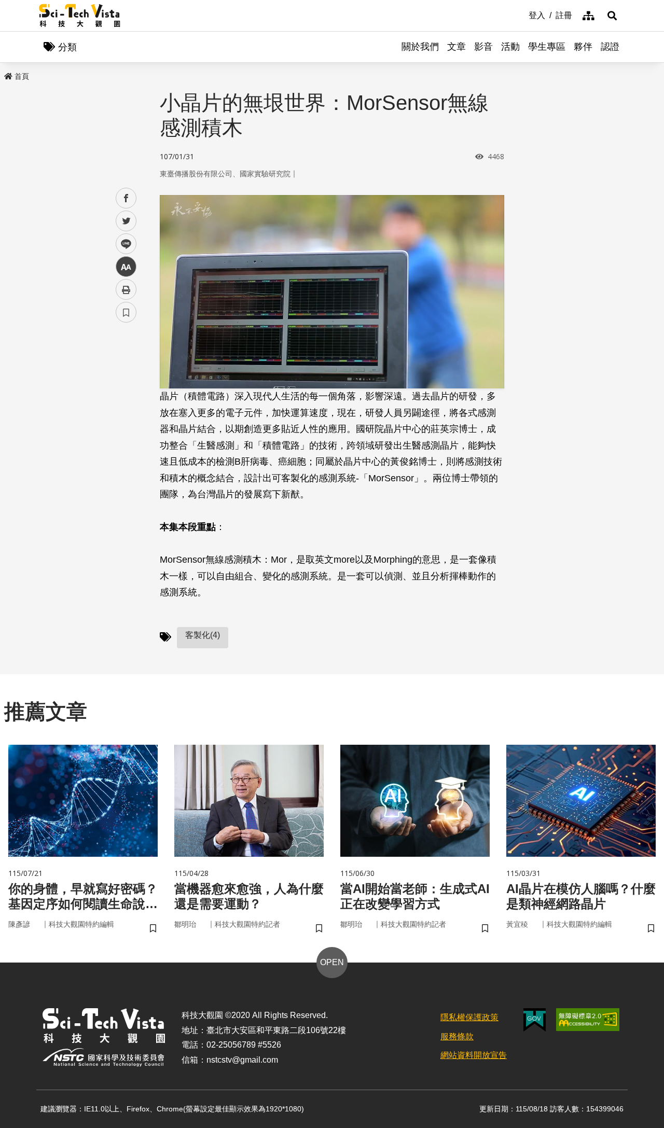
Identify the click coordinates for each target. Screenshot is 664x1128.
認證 (610, 46)
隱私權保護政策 (469, 1017)
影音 (483, 46)
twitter (126, 221)
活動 (510, 46)
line (123, 244)
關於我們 (420, 46)
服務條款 (457, 1036)
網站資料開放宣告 (473, 1055)
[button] (612, 15)
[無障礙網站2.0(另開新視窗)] (587, 1019)
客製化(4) (202, 635)
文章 (456, 46)
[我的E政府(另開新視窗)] (534, 1020)
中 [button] (126, 266)
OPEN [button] (332, 962)
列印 (126, 289)
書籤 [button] (126, 312)
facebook (126, 198)
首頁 (22, 76)
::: (521, 14)
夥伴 (583, 46)
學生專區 (546, 46)
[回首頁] (79, 15)
